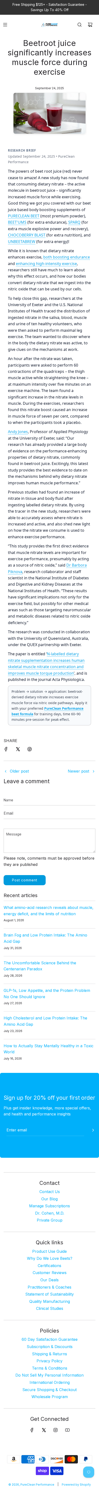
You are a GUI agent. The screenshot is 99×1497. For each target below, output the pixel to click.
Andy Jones (18, 431)
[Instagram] (55, 1430)
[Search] (79, 24)
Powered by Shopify (76, 1484)
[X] (43, 1430)
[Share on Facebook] (6, 750)
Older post (19, 771)
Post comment (24, 880)
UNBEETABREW (21, 241)
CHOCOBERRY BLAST (26, 235)
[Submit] (93, 1130)
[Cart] (90, 24)
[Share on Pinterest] (29, 750)
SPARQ (74, 222)
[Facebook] (32, 1430)
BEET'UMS (17, 222)
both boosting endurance (66, 257)
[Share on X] (17, 750)
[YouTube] (67, 1430)
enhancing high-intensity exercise (46, 263)
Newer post (78, 771)
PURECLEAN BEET (23, 216)
